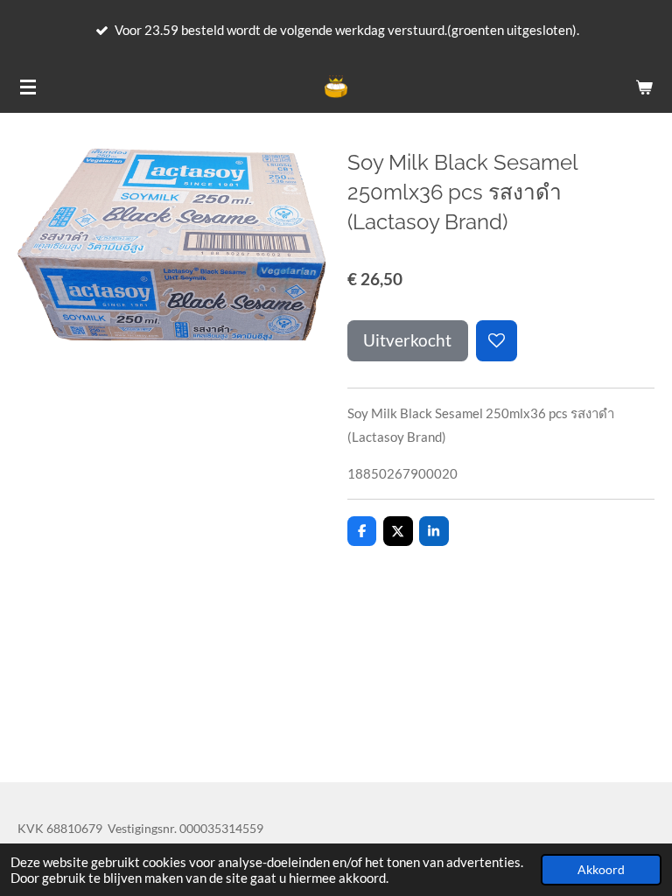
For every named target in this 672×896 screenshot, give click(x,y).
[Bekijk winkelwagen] (644, 86)
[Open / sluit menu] (28, 86)
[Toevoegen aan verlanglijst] (496, 340)
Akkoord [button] (601, 870)
